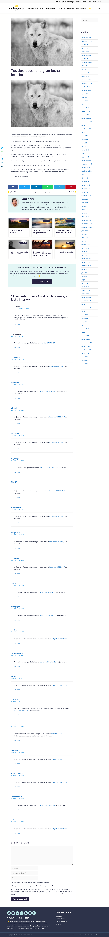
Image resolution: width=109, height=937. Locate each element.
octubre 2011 (85, 262)
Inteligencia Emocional (66, 8)
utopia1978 (15, 699)
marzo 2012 (85, 252)
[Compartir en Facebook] (2, 144)
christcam (14, 750)
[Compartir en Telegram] (2, 159)
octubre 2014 (85, 192)
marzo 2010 (85, 329)
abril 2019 (84, 48)
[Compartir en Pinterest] (2, 155)
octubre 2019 (85, 45)
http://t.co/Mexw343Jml (48, 805)
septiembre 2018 (86, 62)
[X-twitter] (22, 913)
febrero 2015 (85, 185)
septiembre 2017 (86, 90)
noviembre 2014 (86, 188)
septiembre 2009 (86, 350)
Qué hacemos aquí (68, 2)
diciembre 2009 (86, 339)
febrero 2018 (85, 73)
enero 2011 (85, 294)
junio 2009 (84, 360)
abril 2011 (84, 283)
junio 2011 (84, 276)
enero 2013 (85, 248)
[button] (13, 187)
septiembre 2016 (86, 129)
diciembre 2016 (86, 118)
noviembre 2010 (86, 301)
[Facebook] (26, 913)
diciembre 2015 (86, 160)
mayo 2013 (84, 234)
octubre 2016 (85, 125)
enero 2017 (85, 115)
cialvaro (14, 583)
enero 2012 (85, 255)
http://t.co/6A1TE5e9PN (48, 343)
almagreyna (15, 607)
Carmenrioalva (16, 797)
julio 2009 (84, 357)
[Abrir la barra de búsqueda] (99, 8)
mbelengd (14, 630)
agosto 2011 (85, 269)
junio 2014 (84, 206)
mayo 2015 (84, 174)
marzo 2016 (85, 150)
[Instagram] (17, 913)
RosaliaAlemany (17, 773)
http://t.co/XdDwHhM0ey (48, 662)
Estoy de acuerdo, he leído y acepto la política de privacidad (32, 886)
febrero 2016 (85, 153)
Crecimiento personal (35, 8)
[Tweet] (2, 148)
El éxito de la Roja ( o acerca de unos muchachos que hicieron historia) (42, 254)
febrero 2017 (85, 111)
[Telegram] (9, 913)
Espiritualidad (81, 8)
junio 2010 (84, 318)
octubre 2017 (85, 87)
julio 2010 (84, 315)
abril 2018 (84, 66)
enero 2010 (85, 336)
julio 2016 (84, 136)
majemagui (15, 459)
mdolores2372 (16, 357)
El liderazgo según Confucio (16, 231)
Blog (99, 2)
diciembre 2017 (86, 80)
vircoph (13, 676)
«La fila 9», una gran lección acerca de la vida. (19, 253)
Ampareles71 (15, 558)
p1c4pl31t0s (15, 533)
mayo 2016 (84, 143)
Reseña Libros (50, 8)
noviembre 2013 (86, 224)
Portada (57, 2)
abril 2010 (84, 325)
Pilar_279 (14, 482)
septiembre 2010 (86, 308)
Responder (17, 324)
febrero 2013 (85, 245)
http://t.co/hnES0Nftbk (47, 391)
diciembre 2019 (86, 38)
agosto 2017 (85, 94)
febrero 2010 (85, 332)
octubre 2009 (85, 346)
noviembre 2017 (86, 83)
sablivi (13, 725)
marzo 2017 (85, 108)
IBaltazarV (15, 433)
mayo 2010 (84, 322)
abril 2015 (84, 178)
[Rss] (34, 913)
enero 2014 (85, 217)
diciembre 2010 (86, 297)
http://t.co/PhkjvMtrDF (59, 639)
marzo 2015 (85, 181)
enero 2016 (85, 157)
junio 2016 (84, 139)
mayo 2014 (84, 210)
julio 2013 (84, 231)
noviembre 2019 (86, 41)
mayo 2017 (84, 104)
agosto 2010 (85, 311)
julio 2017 (84, 97)
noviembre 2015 (86, 164)
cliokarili (14, 408)
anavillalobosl (16, 507)
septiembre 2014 (86, 196)
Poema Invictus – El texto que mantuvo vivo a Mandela (41, 232)
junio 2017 (84, 101)
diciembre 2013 (86, 220)
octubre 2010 (85, 304)
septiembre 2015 (86, 171)
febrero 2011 (85, 290)
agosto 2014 (85, 199)
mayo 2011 (84, 280)
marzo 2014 (85, 213)
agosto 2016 (85, 132)
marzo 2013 (85, 241)
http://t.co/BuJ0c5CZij (58, 734)
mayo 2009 (84, 364)
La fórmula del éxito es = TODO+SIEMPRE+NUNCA (64, 231)
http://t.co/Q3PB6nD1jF (57, 366)
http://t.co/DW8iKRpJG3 (47, 616)
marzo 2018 (85, 69)
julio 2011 (84, 273)
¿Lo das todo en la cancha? (65, 252)
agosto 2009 (85, 353)
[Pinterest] (30, 913)
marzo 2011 (85, 287)
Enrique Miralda (81, 2)
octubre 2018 (85, 59)
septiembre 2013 (86, 227)
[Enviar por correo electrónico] (2, 162)
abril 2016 (84, 146)
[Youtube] (13, 913)
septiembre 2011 (86, 266)
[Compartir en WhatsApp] (2, 151)
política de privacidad (21, 893)
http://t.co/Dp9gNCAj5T (22, 710)
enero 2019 (85, 52)
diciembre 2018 (86, 55)
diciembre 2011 (86, 259)
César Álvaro (92, 2)
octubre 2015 (85, 167)
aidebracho (15, 383)
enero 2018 (85, 76)
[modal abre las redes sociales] (2, 166)
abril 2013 (84, 238)
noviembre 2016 (86, 122)
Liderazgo (92, 8)
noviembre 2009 (86, 343)
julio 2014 (84, 203)
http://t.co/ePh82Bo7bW (48, 468)
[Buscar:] (89, 20)
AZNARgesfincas (17, 653)
